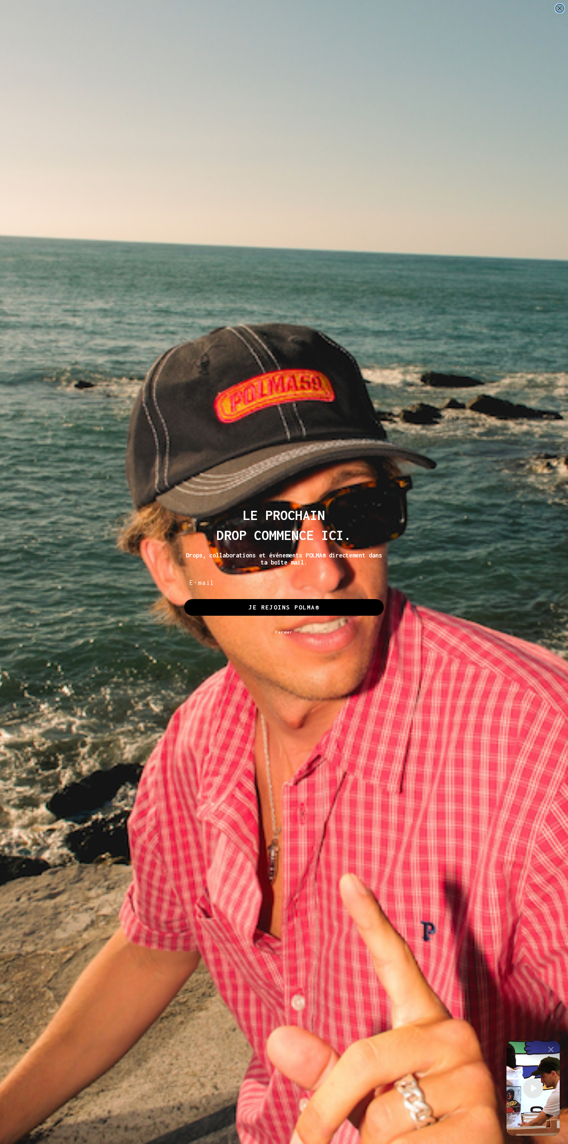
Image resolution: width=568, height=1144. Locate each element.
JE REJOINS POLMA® (284, 607)
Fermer (284, 632)
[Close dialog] (560, 8)
